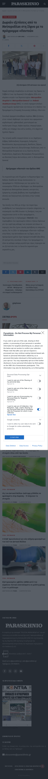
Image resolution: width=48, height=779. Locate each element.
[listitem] (24, 375)
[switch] (39, 381)
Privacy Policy (37, 446)
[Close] (43, 333)
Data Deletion (11, 446)
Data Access (24, 446)
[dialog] (24, 389)
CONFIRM (14, 437)
